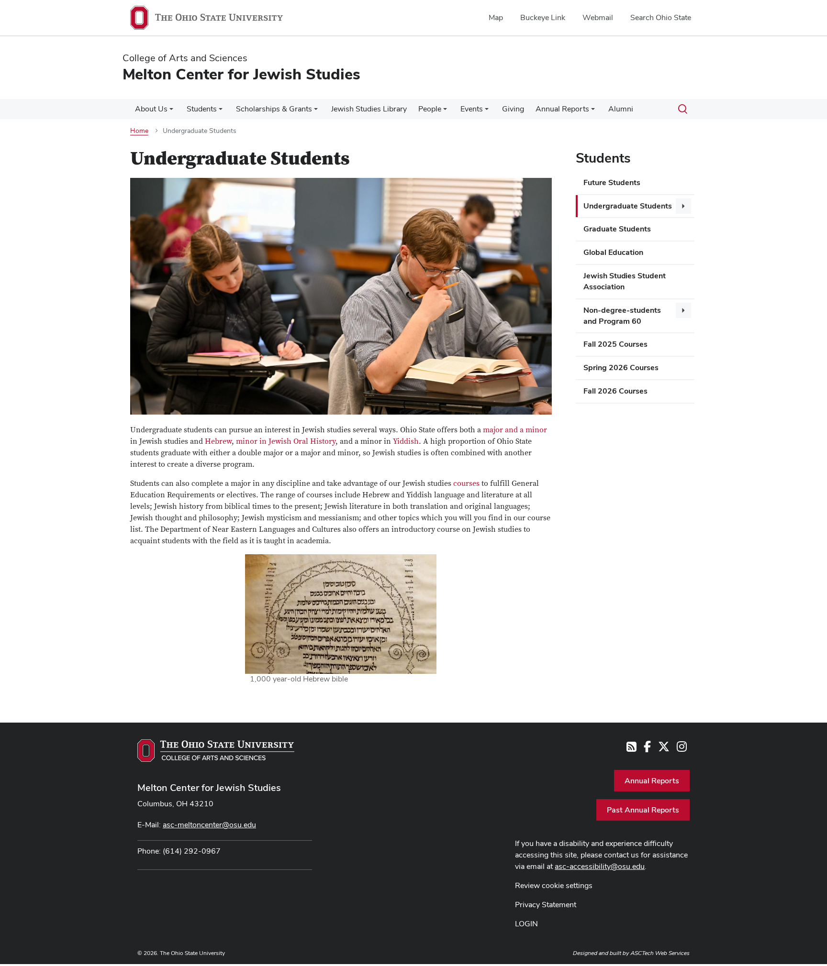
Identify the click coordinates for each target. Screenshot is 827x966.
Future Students (611, 182)
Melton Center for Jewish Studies (209, 787)
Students (202, 109)
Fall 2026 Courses (615, 391)
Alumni (620, 109)
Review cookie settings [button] (553, 885)
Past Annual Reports (643, 810)
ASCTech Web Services (660, 953)
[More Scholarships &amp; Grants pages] (316, 111)
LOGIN (526, 924)
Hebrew (218, 441)
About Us (151, 109)
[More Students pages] (220, 111)
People (429, 109)
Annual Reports (562, 109)
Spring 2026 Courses (621, 367)
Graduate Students (617, 229)
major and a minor (515, 430)
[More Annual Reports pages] (593, 111)
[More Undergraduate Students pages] (683, 206)
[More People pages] (445, 111)
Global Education (613, 252)
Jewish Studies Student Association (624, 281)
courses (466, 483)
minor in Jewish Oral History (285, 441)
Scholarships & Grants (274, 109)
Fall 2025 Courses (615, 344)
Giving (513, 109)
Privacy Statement (545, 905)
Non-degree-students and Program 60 (622, 315)
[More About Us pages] (171, 111)
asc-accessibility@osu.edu (600, 866)
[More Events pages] (487, 111)
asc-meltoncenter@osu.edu (209, 825)
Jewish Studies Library (369, 109)
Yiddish (406, 441)
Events (471, 109)
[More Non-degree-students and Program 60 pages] (683, 310)
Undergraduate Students (627, 206)
